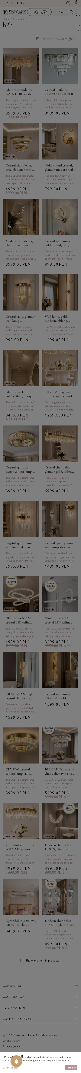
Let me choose (10, 1067)
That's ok (71, 1067)
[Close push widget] (21, 1056)
